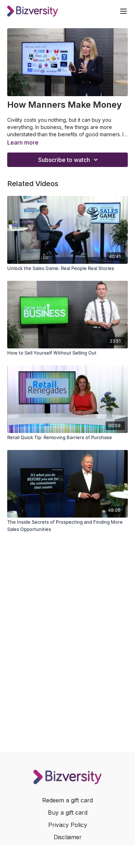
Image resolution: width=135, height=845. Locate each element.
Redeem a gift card (67, 800)
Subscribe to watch (64, 159)
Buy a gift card (67, 812)
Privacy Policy (67, 824)
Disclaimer (68, 837)
